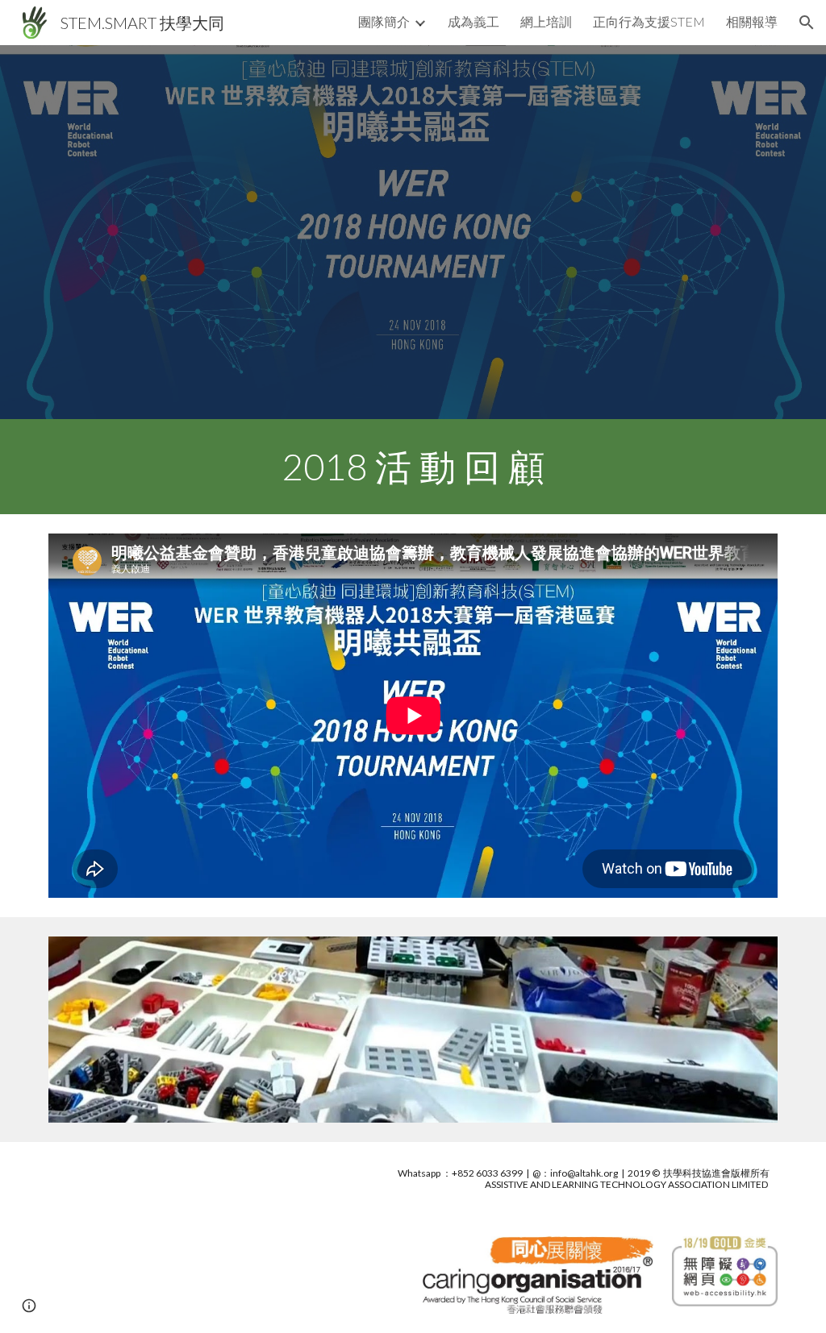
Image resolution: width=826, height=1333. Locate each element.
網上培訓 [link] (546, 21)
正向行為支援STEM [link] (649, 21)
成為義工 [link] (473, 21)
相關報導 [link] (752, 21)
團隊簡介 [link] (384, 21)
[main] (413, 466)
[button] (806, 22)
